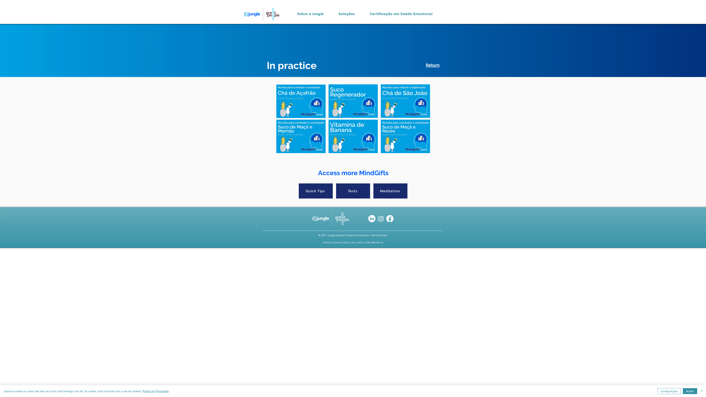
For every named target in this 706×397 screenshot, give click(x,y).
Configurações (669, 391)
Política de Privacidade (155, 391)
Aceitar (690, 391)
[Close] (701, 391)
